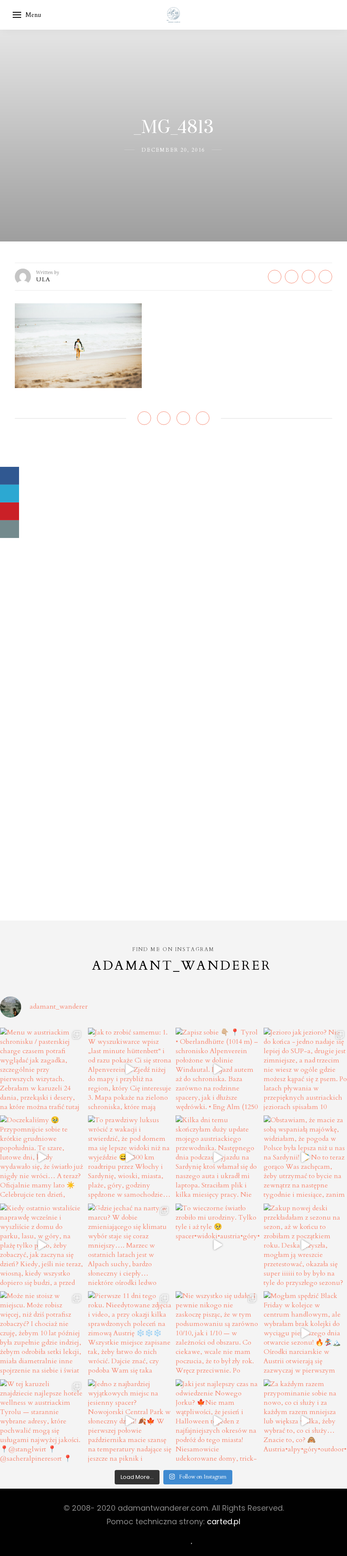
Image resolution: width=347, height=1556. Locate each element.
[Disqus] (173, 559)
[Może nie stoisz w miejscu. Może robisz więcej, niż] (42, 1333)
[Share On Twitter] (9, 493)
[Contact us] (9, 529)
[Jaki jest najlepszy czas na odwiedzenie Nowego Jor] (217, 1421)
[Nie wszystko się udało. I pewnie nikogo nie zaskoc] (217, 1333)
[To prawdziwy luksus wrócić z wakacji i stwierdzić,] (130, 1157)
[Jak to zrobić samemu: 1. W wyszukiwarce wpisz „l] (130, 1070)
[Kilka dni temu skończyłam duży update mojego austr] (217, 1157)
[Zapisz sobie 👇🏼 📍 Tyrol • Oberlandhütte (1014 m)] (217, 1070)
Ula (43, 279)
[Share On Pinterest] (9, 511)
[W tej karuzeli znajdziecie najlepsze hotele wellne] (42, 1421)
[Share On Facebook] (9, 476)
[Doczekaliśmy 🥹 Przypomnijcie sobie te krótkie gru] (42, 1157)
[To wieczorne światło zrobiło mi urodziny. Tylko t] (217, 1245)
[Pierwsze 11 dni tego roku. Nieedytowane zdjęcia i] (130, 1333)
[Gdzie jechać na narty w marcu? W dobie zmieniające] (130, 1245)
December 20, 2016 (173, 150)
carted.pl (223, 1521)
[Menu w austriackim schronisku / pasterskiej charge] (42, 1070)
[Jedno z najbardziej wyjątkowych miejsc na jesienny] (130, 1421)
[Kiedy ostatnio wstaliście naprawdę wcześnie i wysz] (42, 1245)
